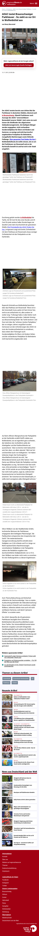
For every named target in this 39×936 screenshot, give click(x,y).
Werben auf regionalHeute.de (11, 862)
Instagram (5, 883)
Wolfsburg (5, 912)
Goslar (4, 897)
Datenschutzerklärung (9, 868)
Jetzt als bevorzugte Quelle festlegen (18, 65)
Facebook (5, 880)
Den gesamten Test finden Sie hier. (22, 139)
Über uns (5, 859)
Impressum (5, 871)
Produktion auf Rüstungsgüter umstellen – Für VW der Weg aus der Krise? (20, 661)
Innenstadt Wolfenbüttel (21, 678)
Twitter (4, 886)
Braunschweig (6, 891)
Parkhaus (6, 683)
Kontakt (4, 856)
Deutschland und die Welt (10, 920)
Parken (15, 683)
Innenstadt (6, 678)
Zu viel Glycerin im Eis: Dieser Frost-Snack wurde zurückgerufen (19, 665)
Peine (4, 903)
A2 (32, 678)
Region (3, 9)
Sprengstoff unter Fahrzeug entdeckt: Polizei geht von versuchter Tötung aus (20, 656)
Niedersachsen (7, 918)
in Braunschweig (8, 115)
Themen (5, 865)
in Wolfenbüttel (26, 217)
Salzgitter (5, 906)
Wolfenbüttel (9, 9)
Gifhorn (4, 894)
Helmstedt (5, 900)
